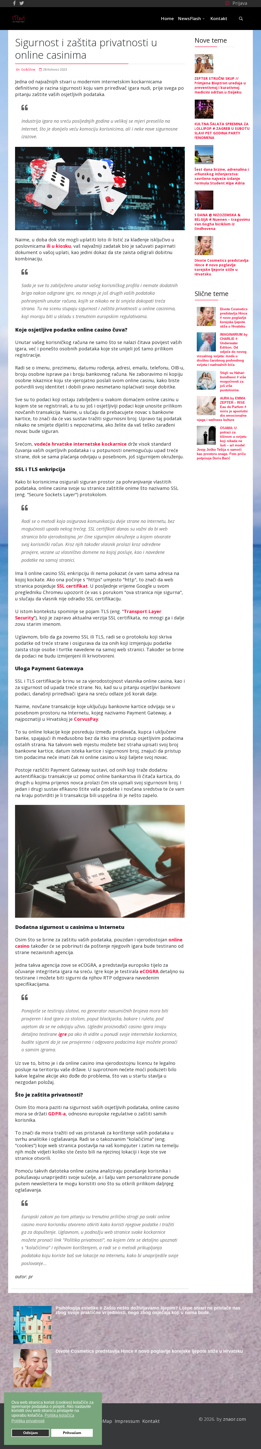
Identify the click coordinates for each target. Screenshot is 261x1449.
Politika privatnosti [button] (28, 1421)
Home (167, 18)
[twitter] (21, 3)
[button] (235, 3)
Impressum (127, 1421)
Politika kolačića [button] (59, 1415)
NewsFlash (189, 18)
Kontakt (218, 18)
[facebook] (14, 3)
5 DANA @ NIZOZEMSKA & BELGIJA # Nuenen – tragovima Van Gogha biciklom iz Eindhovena (222, 221)
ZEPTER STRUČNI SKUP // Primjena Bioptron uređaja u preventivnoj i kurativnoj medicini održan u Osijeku (220, 85)
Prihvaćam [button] (72, 1433)
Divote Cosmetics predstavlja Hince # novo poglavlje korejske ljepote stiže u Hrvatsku (221, 267)
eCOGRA (149, 971)
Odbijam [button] (30, 1433)
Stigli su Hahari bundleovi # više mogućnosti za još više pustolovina (233, 381)
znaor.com (234, 1419)
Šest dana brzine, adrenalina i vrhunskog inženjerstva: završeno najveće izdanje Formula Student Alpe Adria (221, 176)
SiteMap (103, 1421)
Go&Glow (28, 69)
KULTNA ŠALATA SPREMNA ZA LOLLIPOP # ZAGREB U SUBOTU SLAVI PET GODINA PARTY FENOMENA (222, 130)
